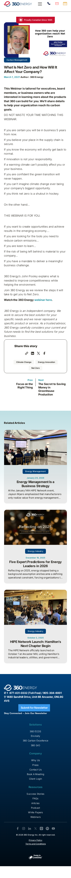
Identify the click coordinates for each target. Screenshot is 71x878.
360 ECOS (35, 731)
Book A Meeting (35, 774)
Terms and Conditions (35, 844)
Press (35, 765)
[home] (18, 4)
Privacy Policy (35, 840)
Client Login (35, 778)
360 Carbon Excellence (35, 740)
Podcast (35, 807)
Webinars (35, 817)
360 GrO (35, 745)
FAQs (35, 798)
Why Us (35, 760)
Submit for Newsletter (34, 707)
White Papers (35, 812)
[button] (39, 4)
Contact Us (35, 769)
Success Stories (35, 793)
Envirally (35, 736)
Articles (35, 803)
